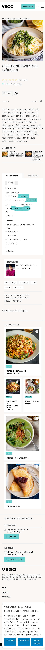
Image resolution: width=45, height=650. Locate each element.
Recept (4, 587)
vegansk (7, 287)
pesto (14, 282)
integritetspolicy (13, 531)
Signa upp (11, 535)
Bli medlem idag (14, 559)
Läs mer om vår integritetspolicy (22, 634)
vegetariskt (18, 287)
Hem (3, 18)
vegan (34, 282)
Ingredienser (12, 175)
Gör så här (33, 175)
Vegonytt (5, 592)
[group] (13, 155)
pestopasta (24, 282)
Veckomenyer (6, 596)
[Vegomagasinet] (7, 6)
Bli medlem (6, 84)
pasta (7, 282)
